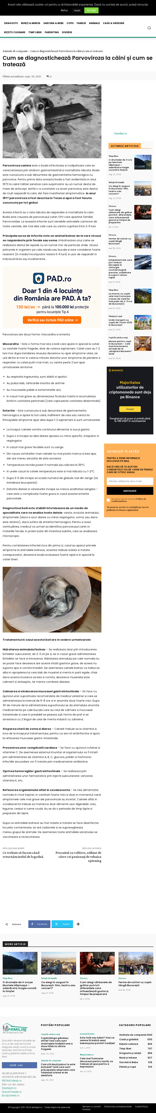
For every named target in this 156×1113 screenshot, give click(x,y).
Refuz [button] (64, 10)
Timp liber (113, 156)
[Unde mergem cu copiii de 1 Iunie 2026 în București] (142, 322)
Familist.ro (120, 133)
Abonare (130, 491)
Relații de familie (116, 182)
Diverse (112, 206)
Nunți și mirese (87, 1054)
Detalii (77, 10)
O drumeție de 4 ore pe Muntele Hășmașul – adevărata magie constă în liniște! (120, 164)
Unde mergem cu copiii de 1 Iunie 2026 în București (120, 322)
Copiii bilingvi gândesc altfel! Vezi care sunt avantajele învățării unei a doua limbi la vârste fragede (57, 1043)
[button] (149, 28)
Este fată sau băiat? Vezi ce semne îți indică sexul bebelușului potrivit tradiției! (97, 1040)
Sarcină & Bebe (87, 1034)
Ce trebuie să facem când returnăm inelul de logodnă (23, 855)
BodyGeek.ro (10, 1095)
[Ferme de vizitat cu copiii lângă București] (142, 241)
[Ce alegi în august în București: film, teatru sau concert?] (142, 188)
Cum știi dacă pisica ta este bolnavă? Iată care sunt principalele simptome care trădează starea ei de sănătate (58, 1070)
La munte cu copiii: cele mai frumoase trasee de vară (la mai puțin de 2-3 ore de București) (120, 298)
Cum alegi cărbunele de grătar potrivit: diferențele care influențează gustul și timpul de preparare (120, 216)
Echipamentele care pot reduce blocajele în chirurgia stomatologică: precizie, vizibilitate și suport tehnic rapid (120, 268)
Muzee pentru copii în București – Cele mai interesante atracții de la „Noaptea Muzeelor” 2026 (120, 347)
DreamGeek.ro (12, 1092)
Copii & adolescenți (118, 337)
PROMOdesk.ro (12, 1081)
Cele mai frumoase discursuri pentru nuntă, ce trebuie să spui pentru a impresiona (96, 1062)
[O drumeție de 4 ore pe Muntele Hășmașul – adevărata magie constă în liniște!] (142, 162)
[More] (78, 924)
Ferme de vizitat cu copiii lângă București (120, 241)
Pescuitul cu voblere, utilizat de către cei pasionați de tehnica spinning (78, 857)
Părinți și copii (115, 316)
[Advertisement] (52, 891)
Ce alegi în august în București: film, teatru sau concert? (119, 190)
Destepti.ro (9, 1088)
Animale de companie (15, 51)
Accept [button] (91, 10)
